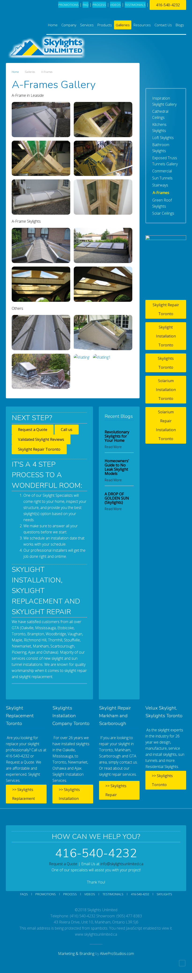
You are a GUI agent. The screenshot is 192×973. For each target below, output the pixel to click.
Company (68, 25)
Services (87, 25)
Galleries (123, 25)
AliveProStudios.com (117, 953)
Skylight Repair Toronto (39, 449)
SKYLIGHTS (164, 894)
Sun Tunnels (162, 178)
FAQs (24, 894)
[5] (41, 119)
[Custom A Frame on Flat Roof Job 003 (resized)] (103, 119)
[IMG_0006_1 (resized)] (41, 245)
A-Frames (161, 192)
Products (104, 25)
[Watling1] (102, 357)
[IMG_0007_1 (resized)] (103, 245)
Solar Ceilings (163, 213)
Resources (142, 25)
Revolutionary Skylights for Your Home (117, 436)
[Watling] (81, 357)
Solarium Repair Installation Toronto (166, 425)
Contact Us (163, 25)
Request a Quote (32, 429)
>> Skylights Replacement (23, 794)
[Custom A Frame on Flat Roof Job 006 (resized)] (41, 158)
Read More (113, 447)
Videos (89, 894)
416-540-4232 (168, 5)
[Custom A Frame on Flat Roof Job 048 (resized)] (103, 197)
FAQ (86, 5)
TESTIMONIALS (135, 5)
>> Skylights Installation (69, 794)
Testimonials (113, 894)
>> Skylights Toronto (162, 780)
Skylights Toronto (166, 363)
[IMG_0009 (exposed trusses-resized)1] (41, 284)
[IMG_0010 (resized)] (103, 284)
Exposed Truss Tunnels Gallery (165, 161)
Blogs (180, 25)
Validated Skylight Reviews (41, 439)
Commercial (162, 171)
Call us (66, 429)
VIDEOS (115, 5)
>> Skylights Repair (115, 790)
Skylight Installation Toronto (166, 336)
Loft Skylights (163, 137)
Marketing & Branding (76, 953)
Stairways (160, 185)
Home (53, 25)
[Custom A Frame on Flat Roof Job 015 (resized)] (41, 197)
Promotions (68, 5)
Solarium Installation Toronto (166, 389)
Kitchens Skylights (159, 127)
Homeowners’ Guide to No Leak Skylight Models (117, 467)
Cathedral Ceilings (160, 114)
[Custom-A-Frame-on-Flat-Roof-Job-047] (41, 332)
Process (70, 894)
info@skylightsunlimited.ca (121, 863)
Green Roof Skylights (162, 203)
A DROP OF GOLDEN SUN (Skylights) (117, 498)
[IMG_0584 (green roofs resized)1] (41, 371)
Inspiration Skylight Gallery (164, 101)
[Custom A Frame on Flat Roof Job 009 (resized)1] (103, 158)
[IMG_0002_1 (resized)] (103, 332)
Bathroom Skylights (160, 147)
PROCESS (99, 5)
